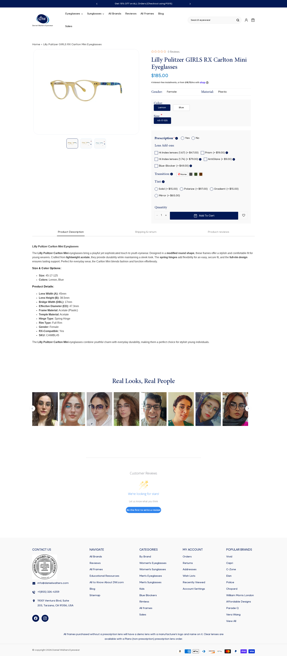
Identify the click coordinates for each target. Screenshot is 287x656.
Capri (229, 563)
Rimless (144, 602)
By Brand (145, 556)
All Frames (96, 569)
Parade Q (232, 608)
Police (230, 582)
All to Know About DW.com (107, 582)
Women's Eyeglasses (152, 563)
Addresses (189, 569)
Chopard (231, 589)
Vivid (229, 556)
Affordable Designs (238, 602)
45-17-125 (162, 120)
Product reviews (218, 232)
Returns (188, 563)
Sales (142, 614)
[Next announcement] (190, 3)
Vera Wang (233, 614)
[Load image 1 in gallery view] (72, 144)
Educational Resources (104, 576)
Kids (141, 589)
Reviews (95, 563)
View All (231, 621)
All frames (145, 608)
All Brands (96, 556)
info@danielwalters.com (53, 583)
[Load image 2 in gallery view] (86, 144)
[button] (74, 13)
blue (181, 107)
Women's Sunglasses (152, 569)
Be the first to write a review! (143, 510)
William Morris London (240, 595)
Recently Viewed (194, 582)
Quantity (161, 207)
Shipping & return (145, 232)
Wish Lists (189, 576)
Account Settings (194, 589)
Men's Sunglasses (150, 582)
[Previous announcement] (97, 3)
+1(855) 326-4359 (48, 592)
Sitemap (95, 595)
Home (36, 44)
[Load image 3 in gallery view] (100, 144)
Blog (92, 589)
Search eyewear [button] (200, 20)
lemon (162, 107)
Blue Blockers (148, 595)
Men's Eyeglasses (150, 576)
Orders (187, 556)
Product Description (71, 232)
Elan (229, 576)
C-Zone (231, 569)
